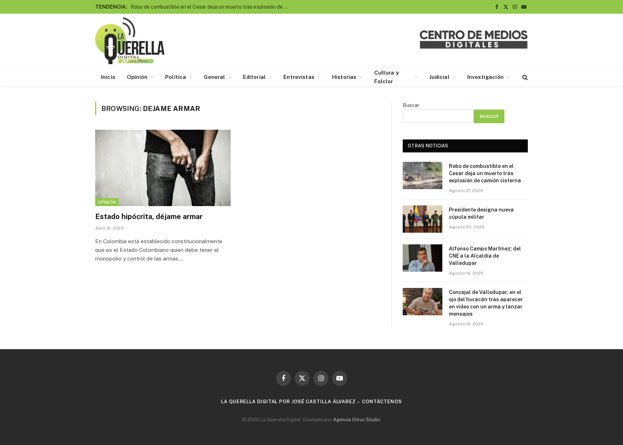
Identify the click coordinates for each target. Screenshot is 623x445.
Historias (344, 77)
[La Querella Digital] (129, 41)
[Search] (524, 77)
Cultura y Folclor (386, 77)
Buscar (411, 105)
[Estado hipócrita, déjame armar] (163, 168)
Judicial (439, 77)
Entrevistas (298, 77)
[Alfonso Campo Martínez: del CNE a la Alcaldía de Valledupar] (422, 258)
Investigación (485, 77)
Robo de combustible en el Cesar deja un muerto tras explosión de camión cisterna (212, 7)
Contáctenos (382, 401)
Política (175, 77)
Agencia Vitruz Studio (356, 419)
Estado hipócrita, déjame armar (149, 216)
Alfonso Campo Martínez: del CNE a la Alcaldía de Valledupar (485, 256)
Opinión (137, 77)
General (214, 77)
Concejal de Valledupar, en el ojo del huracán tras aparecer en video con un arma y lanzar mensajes (486, 303)
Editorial (254, 77)
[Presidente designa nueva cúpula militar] (422, 219)
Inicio (108, 77)
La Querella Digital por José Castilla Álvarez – (290, 401)
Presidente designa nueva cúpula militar (481, 213)
